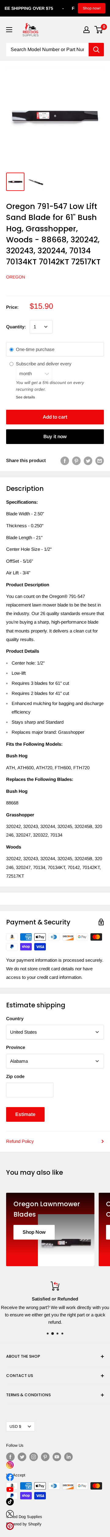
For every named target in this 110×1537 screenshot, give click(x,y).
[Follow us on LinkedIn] (68, 1457)
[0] (99, 29)
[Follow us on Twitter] (22, 1457)
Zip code (15, 1076)
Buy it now (55, 436)
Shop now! (92, 8)
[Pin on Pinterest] (76, 460)
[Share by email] (99, 460)
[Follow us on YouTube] (57, 1457)
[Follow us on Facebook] (10, 1457)
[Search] (96, 49)
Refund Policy (20, 1141)
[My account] (86, 29)
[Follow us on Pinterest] (45, 1457)
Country (15, 1018)
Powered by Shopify (24, 1524)
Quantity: (16, 326)
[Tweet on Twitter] (88, 460)
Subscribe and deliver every (44, 363)
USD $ (15, 1426)
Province (15, 1047)
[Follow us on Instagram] (33, 1457)
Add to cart (55, 417)
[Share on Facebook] (65, 460)
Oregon (15, 276)
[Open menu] (9, 29)
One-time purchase (35, 349)
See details (25, 397)
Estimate (25, 1114)
